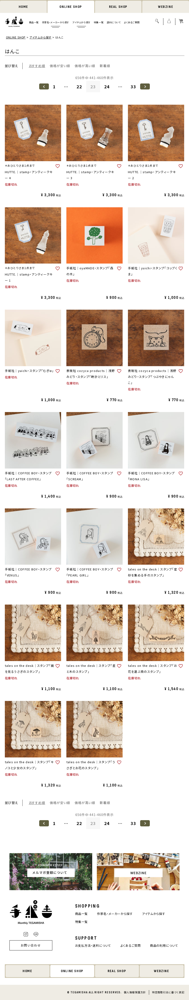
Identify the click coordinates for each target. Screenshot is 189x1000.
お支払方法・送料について (93, 945)
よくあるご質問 (132, 22)
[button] (44, 86)
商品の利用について (164, 945)
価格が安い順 (60, 65)
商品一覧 (34, 22)
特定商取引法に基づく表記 (168, 992)
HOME (23, 7)
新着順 (105, 65)
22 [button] (79, 86)
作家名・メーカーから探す (55, 22)
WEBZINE (165, 7)
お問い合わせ (31, 945)
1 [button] (54, 86)
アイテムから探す (81, 22)
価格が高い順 (85, 65)
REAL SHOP (118, 7)
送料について (114, 22)
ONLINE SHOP (70, 7)
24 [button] (107, 86)
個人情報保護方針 (135, 992)
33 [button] (133, 86)
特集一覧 (98, 22)
